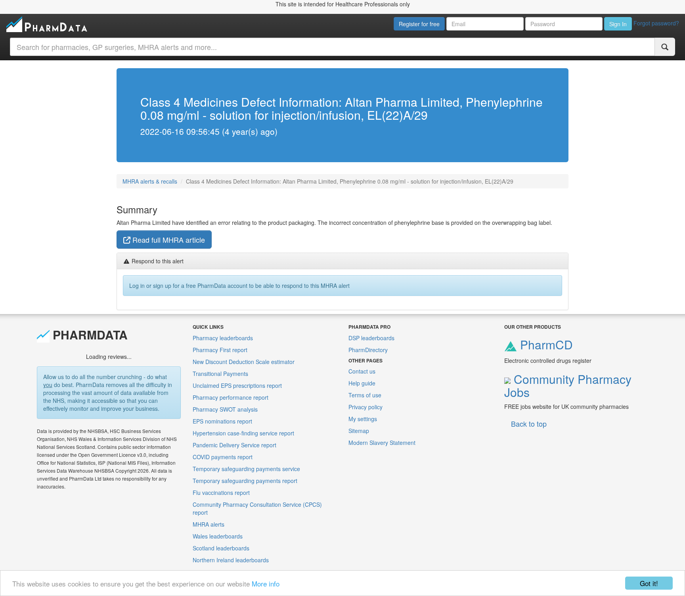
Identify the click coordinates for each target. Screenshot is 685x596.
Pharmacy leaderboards (223, 338)
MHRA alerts (208, 524)
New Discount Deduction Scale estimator (244, 362)
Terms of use (364, 395)
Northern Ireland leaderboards (231, 560)
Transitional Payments (220, 374)
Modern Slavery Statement (381, 443)
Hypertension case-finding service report (243, 433)
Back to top (529, 423)
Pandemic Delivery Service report (234, 445)
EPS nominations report (222, 421)
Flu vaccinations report (221, 492)
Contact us (361, 371)
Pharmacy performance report (230, 397)
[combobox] (332, 47)
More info (265, 583)
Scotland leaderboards (221, 548)
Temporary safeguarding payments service (246, 469)
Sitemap (358, 431)
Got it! (649, 583)
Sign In (618, 24)
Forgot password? (656, 23)
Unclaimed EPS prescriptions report (237, 385)
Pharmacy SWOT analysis (225, 409)
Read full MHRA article (167, 239)
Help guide (361, 383)
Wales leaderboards (218, 536)
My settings (362, 419)
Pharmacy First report (220, 350)
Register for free (419, 24)
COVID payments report (223, 457)
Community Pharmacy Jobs (567, 385)
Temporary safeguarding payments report (245, 481)
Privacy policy (365, 407)
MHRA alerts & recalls (149, 181)
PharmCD (545, 344)
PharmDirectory (368, 350)
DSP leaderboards (371, 338)
